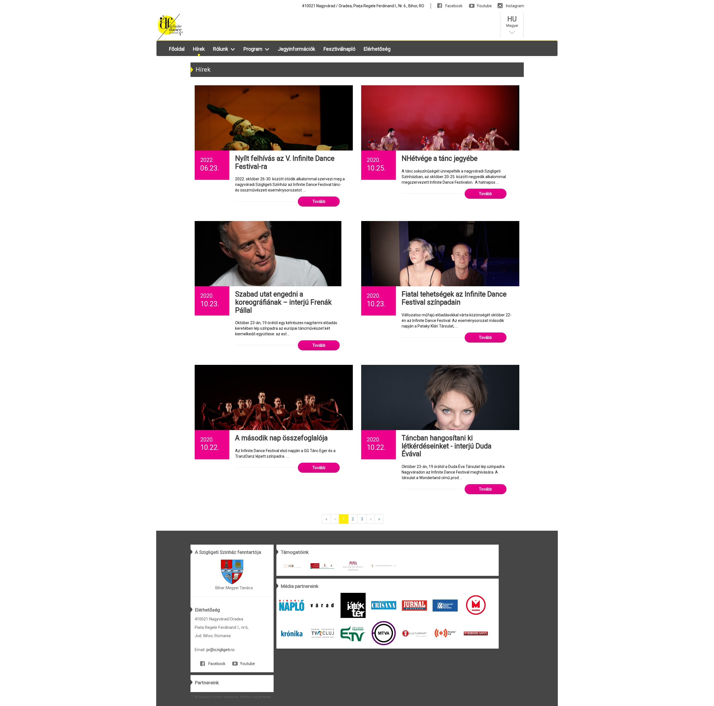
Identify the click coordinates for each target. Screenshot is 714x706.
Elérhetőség (377, 49)
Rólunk (220, 49)
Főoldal (177, 49)
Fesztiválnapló (339, 49)
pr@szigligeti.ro (220, 649)
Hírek (199, 49)
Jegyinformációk (296, 49)
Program (252, 49)
